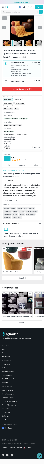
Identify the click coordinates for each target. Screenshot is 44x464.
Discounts (5, 383)
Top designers (6, 412)
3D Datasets (6, 368)
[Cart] (24, 7)
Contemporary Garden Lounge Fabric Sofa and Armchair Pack (20, 316)
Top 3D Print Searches (9, 405)
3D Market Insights (8, 394)
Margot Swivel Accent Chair (10, 272)
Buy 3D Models (6, 360)
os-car (13, 157)
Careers (4, 353)
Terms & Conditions (8, 448)
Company (5, 345)
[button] (37, 12)
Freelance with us (8, 398)
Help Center (6, 356)
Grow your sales (7, 390)
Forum (4, 420)
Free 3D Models (7, 375)
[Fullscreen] (4, 18)
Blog (3, 349)
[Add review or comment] (40, 223)
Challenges (5, 416)
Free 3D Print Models (9, 379)
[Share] (35, 93)
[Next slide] (40, 27)
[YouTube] (7, 455)
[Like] (8, 93)
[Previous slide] (4, 27)
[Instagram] (12, 455)
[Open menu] (3, 7)
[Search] (41, 12)
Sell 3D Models (7, 386)
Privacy (19, 448)
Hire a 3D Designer (8, 372)
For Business (6, 364)
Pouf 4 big (38, 272)
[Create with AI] (20, 7)
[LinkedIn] (3, 455)
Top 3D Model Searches (9, 401)
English (27, 448)
